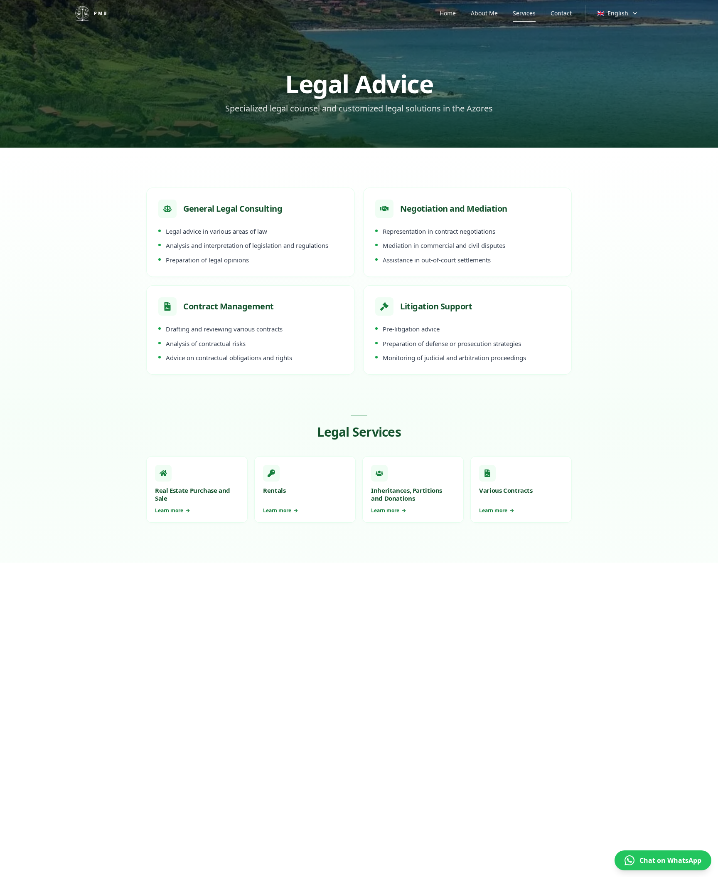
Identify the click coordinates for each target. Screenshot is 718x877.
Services (524, 13)
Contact (561, 13)
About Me (484, 13)
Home (448, 13)
